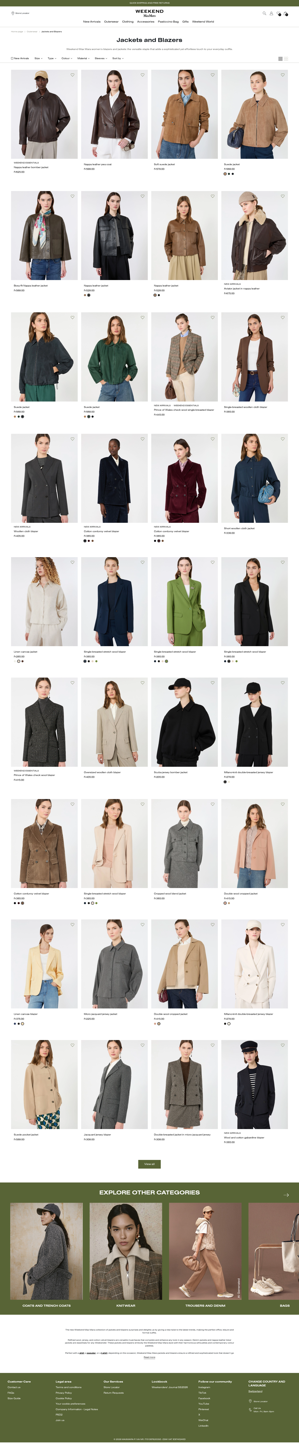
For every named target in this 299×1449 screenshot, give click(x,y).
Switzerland (255, 1391)
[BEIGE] (225, 174)
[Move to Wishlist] (72, 75)
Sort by (116, 59)
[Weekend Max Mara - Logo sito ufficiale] (149, 13)
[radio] (225, 174)
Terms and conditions (68, 1387)
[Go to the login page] (271, 13)
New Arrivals (21, 59)
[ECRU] (19, 661)
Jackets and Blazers (51, 32)
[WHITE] (15, 661)
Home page (17, 32)
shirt (81, 1353)
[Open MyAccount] (274, 13)
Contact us (14, 1387)
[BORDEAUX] (89, 541)
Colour (66, 59)
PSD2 (59, 1415)
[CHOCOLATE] (22, 661)
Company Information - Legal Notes (77, 1409)
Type (51, 59)
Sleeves (100, 59)
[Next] (286, 1195)
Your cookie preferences (70, 1404)
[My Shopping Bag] (285, 13)
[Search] (264, 13)
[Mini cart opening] (289, 13)
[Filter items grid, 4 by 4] (280, 59)
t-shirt (104, 1353)
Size (37, 59)
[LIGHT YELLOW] (22, 1024)
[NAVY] (233, 174)
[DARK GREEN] (229, 174)
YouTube (203, 1404)
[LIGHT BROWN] (93, 541)
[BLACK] (89, 295)
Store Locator (112, 1387)
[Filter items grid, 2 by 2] (286, 59)
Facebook (204, 1399)
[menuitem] (92, 23)
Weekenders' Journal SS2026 (170, 1387)
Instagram (204, 1387)
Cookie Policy (64, 1399)
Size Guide (14, 1399)
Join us (60, 1420)
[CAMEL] (229, 903)
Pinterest (203, 1409)
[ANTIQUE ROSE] (225, 903)
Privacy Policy (64, 1393)
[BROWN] (85, 295)
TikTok (202, 1393)
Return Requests (114, 1393)
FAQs (11, 1393)
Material (82, 59)
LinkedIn (203, 1426)
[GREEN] (96, 661)
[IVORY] (229, 782)
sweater (91, 1353)
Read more (149, 1357)
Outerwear (32, 32)
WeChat (203, 1420)
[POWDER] (93, 661)
